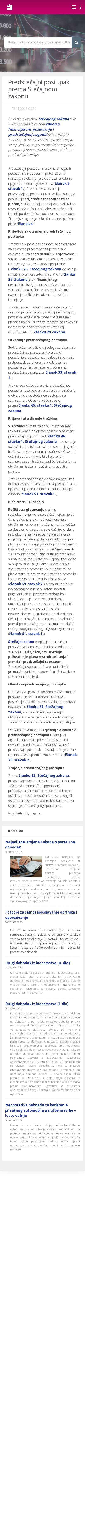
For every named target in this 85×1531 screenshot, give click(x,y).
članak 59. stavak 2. (26, 584)
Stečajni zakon (21, 641)
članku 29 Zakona (49, 332)
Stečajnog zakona (54, 118)
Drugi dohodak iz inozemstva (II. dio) (37, 963)
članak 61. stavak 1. (26, 633)
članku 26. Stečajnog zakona (36, 269)
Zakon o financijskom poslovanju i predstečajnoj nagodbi (34, 129)
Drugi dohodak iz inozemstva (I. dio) (36, 1003)
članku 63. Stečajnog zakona (44, 775)
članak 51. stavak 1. (39, 494)
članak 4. (26, 223)
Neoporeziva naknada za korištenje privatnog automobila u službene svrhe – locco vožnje (40, 1110)
